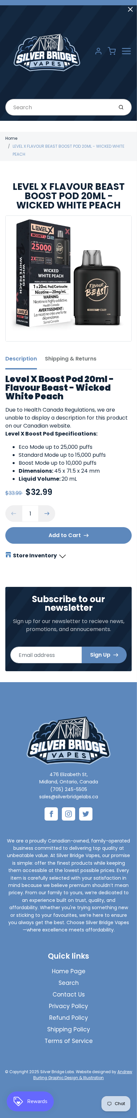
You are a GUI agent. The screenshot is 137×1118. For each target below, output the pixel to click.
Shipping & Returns (70, 358)
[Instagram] (68, 814)
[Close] (130, 9)
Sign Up (100, 655)
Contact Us (69, 994)
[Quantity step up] (47, 513)
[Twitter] (85, 814)
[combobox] (58, 107)
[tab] (25, 360)
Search (69, 983)
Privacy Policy (68, 1006)
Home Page (68, 971)
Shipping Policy (68, 1029)
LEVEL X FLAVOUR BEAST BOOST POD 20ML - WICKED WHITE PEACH (68, 150)
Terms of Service (69, 1041)
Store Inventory (35, 555)
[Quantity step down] (13, 513)
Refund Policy (68, 1018)
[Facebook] (51, 814)
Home (11, 138)
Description (21, 358)
